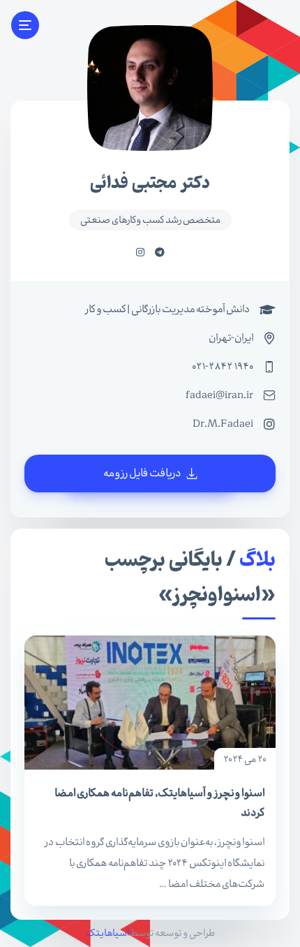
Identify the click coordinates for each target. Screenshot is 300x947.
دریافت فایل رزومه (142, 472)
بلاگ (257, 560)
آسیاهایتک (107, 933)
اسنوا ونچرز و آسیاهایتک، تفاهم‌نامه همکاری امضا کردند (159, 802)
